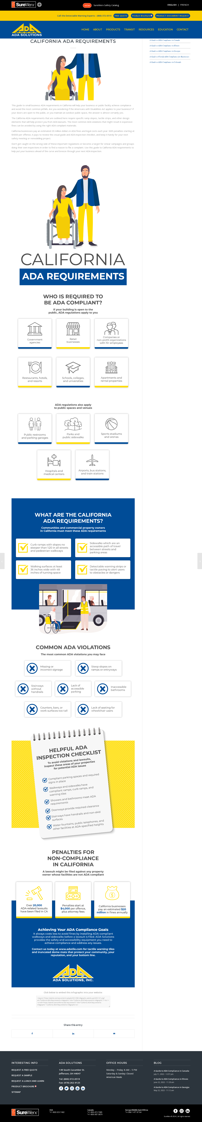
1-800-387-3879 (95, 1114)
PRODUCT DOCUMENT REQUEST (172, 15)
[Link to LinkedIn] (83, 1088)
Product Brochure (141, 15)
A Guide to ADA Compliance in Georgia (165, 51)
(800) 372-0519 (104, 15)
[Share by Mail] (114, 1034)
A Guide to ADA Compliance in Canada (165, 40)
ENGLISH (172, 4)
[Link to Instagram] (72, 1088)
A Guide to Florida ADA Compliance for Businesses (169, 56)
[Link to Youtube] (77, 1088)
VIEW (87, 5)
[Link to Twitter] (66, 1088)
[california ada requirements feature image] (73, 77)
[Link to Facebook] (61, 1088)
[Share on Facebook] (32, 1034)
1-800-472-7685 (95, 1112)
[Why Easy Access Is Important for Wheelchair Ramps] (2, 561)
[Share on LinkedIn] (73, 1034)
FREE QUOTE (121, 15)
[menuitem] (85, 29)
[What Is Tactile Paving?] (199, 561)
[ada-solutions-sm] (27, 29)
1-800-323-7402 (57, 1112)
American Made (114, 1077)
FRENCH (184, 4)
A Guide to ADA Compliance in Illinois (164, 45)
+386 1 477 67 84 (134, 1112)
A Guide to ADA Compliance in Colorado (165, 62)
